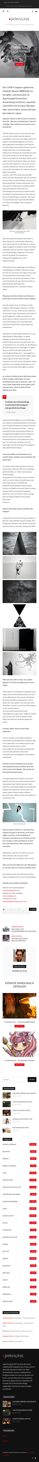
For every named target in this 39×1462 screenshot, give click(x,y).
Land (5, 1209)
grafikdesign (15, 909)
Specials (6, 1273)
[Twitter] (35, 11)
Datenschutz (6, 1455)
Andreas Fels (7, 1318)
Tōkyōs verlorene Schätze (22, 1102)
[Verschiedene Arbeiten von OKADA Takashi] (19, 639)
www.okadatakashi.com (11, 890)
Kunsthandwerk (10, 1201)
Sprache (6, 1287)
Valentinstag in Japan (20, 1127)
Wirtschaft (8, 1301)
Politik (6, 1251)
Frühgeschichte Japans (21, 1336)
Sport (5, 1280)
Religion (6, 1266)
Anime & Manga (9, 1144)
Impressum (30, 1452)
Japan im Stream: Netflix (21, 1110)
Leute (15, 44)
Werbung (22, 44)
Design (6, 1159)
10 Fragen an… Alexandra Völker (19, 1060)
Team (4, 1436)
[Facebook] (32, 11)
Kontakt (6, 1441)
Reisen (5, 1258)
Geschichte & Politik (12, 1187)
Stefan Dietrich (8, 1323)
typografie (27, 912)
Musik (5, 1244)
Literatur (7, 1230)
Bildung (6, 1151)
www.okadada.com (9, 896)
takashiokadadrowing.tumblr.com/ (15, 901)
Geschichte (8, 1180)
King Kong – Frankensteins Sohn (24, 1318)
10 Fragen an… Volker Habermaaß (19, 1022)
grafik (8, 909)
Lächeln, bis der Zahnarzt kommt (21, 1331)
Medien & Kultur (10, 1237)
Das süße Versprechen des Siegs (24, 1093)
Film (4, 1173)
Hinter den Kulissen (11, 1194)
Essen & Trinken (9, 1166)
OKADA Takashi (18, 912)
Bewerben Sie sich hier (25, 6)
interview (23, 909)
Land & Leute (8, 1216)
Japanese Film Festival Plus (12, 2)
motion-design (7, 912)
